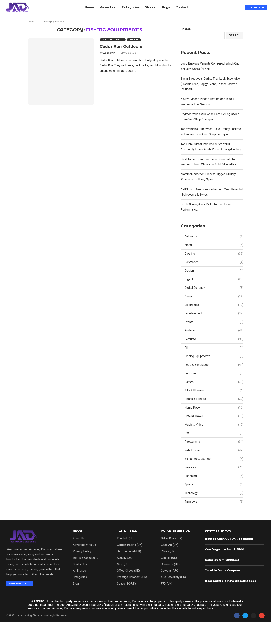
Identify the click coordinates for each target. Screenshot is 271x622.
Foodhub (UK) (125, 538)
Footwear (214, 373)
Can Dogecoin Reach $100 (224, 549)
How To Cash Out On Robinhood (229, 539)
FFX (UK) (166, 583)
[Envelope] (262, 615)
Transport (214, 501)
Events (214, 322)
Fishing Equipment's (214, 356)
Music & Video (214, 424)
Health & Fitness (214, 399)
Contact (182, 7)
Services (214, 467)
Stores (150, 7)
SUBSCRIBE (257, 7)
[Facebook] (237, 615)
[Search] (239, 7)
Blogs (165, 7)
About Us (79, 538)
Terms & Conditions (85, 557)
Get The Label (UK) (129, 551)
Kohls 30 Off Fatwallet (222, 560)
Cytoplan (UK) (169, 570)
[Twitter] (245, 615)
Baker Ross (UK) (171, 538)
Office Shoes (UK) (128, 570)
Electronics (214, 305)
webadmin (109, 52)
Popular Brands (175, 530)
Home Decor (214, 407)
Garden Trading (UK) (129, 544)
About (78, 530)
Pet (214, 433)
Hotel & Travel (214, 416)
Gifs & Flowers (214, 390)
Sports (214, 484)
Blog (76, 583)
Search (186, 29)
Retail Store (214, 450)
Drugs (214, 296)
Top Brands (127, 530)
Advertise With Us (84, 544)
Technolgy (214, 493)
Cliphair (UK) (169, 557)
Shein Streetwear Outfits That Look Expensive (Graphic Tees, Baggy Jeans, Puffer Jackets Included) (210, 84)
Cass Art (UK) (169, 544)
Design (214, 270)
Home (89, 7)
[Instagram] (253, 615)
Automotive (214, 236)
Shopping (214, 476)
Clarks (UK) (168, 551)
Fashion (214, 330)
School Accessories (214, 459)
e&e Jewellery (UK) (173, 577)
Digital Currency (214, 287)
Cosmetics (214, 262)
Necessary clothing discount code (230, 581)
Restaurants (214, 441)
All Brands (79, 570)
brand (214, 245)
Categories (131, 7)
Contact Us (80, 564)
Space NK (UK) (126, 583)
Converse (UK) (170, 564)
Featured (214, 339)
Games (214, 382)
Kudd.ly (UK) (125, 557)
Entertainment (214, 313)
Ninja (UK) (123, 564)
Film (214, 347)
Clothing (214, 253)
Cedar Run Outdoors (121, 46)
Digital (214, 279)
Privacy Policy (82, 551)
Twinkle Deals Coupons (223, 570)
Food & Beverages (214, 364)
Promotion (108, 7)
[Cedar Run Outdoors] (61, 71)
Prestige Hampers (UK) (132, 577)
